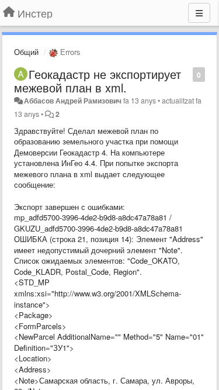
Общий (26, 51)
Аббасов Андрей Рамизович (72, 100)
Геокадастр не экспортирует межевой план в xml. (97, 80)
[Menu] (199, 13)
